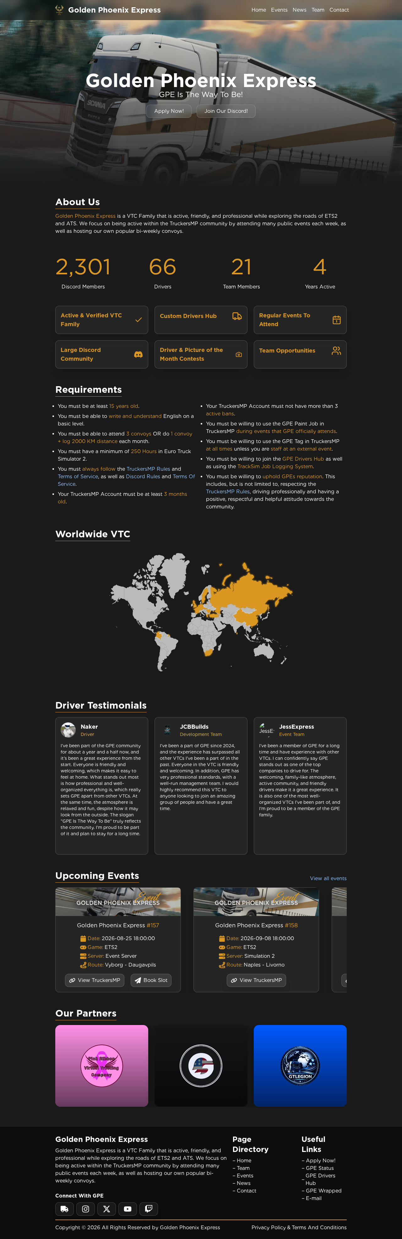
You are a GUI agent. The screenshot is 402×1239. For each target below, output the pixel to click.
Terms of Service (78, 477)
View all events (328, 878)
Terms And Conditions (319, 1228)
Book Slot (155, 980)
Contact (339, 10)
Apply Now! (169, 111)
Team (318, 10)
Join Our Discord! (226, 111)
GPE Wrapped (324, 1191)
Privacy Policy (269, 1228)
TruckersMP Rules (148, 469)
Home (259, 10)
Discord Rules (143, 477)
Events (279, 10)
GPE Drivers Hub (320, 1179)
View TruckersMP (99, 980)
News (300, 10)
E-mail (314, 1198)
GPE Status (320, 1168)
